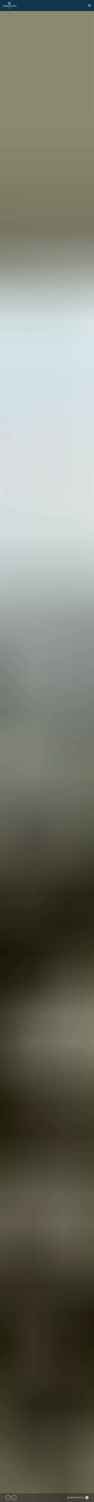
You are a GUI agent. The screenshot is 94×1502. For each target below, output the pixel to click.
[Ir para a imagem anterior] (8, 1497)
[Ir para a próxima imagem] (14, 1497)
